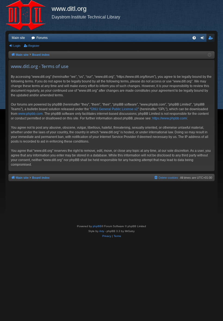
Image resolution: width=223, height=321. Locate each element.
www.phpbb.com (30, 114)
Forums (42, 38)
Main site (18, 38)
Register (33, 45)
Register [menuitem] (212, 39)
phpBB (97, 226)
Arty (101, 231)
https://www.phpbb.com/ (169, 118)
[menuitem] (194, 38)
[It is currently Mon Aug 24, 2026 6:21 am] (209, 55)
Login (16, 45)
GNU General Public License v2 (114, 109)
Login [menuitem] (203, 39)
